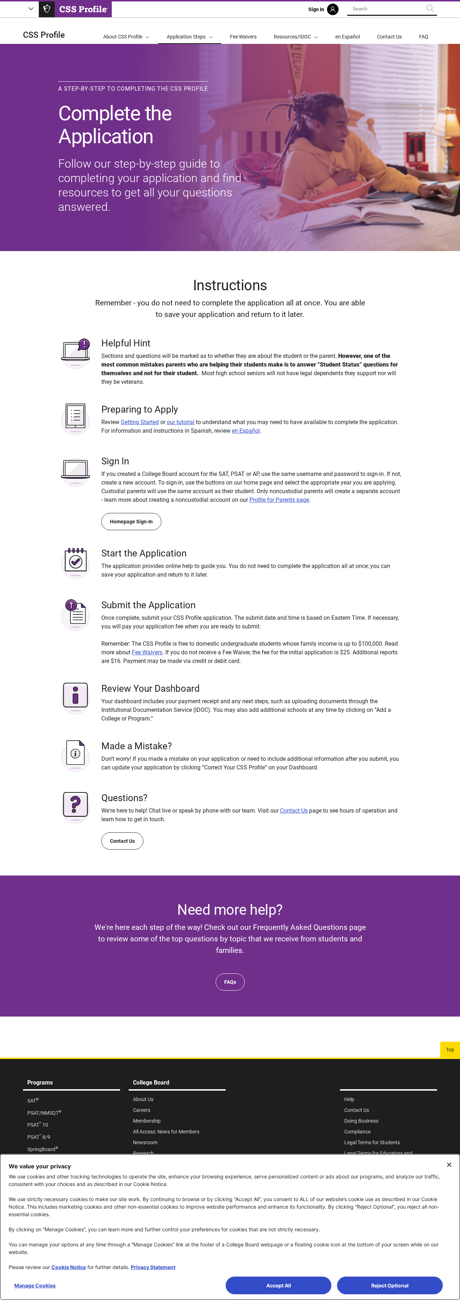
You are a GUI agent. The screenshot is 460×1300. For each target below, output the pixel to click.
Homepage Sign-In (131, 521)
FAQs (230, 982)
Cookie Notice (68, 1267)
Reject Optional (390, 1285)
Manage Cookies (35, 1285)
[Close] (449, 1165)
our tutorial (180, 422)
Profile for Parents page (279, 499)
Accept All (278, 1285)
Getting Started (140, 422)
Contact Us (294, 810)
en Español (246, 430)
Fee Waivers (147, 652)
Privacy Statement (153, 1267)
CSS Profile (44, 35)
